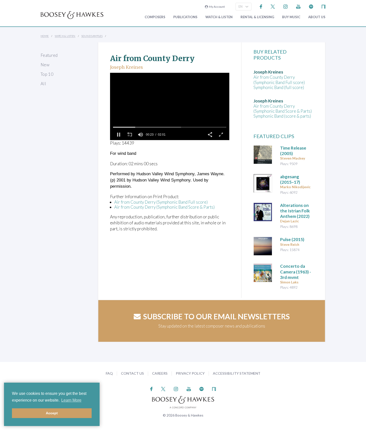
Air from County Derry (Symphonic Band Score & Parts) (164, 207)
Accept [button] (52, 413)
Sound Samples (92, 35)
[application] (169, 106)
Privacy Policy (190, 373)
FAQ (109, 373)
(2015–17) (290, 179)
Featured (49, 55)
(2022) (295, 211)
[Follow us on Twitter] (273, 6)
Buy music (291, 17)
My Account (216, 6)
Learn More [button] (71, 400)
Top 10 (47, 74)
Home (45, 35)
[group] (140, 134)
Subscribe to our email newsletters (216, 316)
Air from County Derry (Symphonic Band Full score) (161, 202)
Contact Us (132, 373)
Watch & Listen (219, 17)
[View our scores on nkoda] (323, 6)
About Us (316, 17)
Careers (160, 373)
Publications (185, 17)
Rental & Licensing (257, 17)
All (43, 83)
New (45, 64)
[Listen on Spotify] (311, 6)
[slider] (169, 127)
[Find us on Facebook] (261, 6)
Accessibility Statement (236, 373)
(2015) (292, 239)
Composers (155, 17)
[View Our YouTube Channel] (298, 6)
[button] (118, 134)
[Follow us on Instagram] (285, 6)
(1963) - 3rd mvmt (295, 271)
